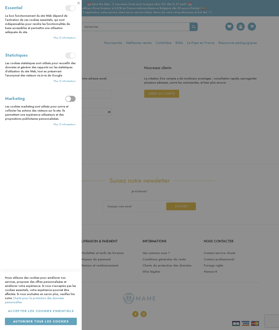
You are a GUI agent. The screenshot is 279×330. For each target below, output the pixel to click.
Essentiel (70, 8)
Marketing (70, 99)
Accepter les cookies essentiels (41, 311)
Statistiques (70, 55)
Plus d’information (65, 38)
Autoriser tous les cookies (41, 321)
